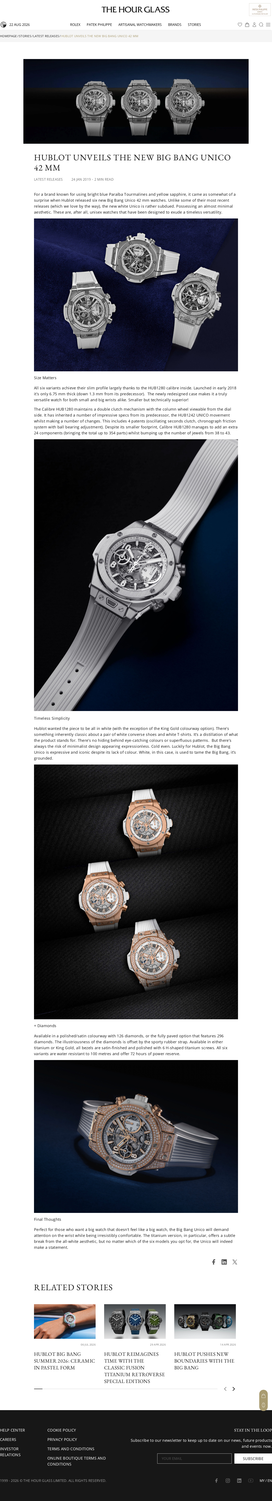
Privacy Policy (62, 1439)
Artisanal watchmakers (140, 24)
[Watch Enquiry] (263, 1405)
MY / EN (266, 1480)
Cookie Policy (61, 1430)
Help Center (12, 1430)
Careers (8, 1439)
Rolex (75, 24)
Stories (194, 24)
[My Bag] (263, 1395)
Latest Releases (46, 36)
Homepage (8, 36)
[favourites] (239, 24)
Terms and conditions (70, 1448)
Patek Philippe (99, 24)
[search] (261, 25)
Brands (174, 24)
